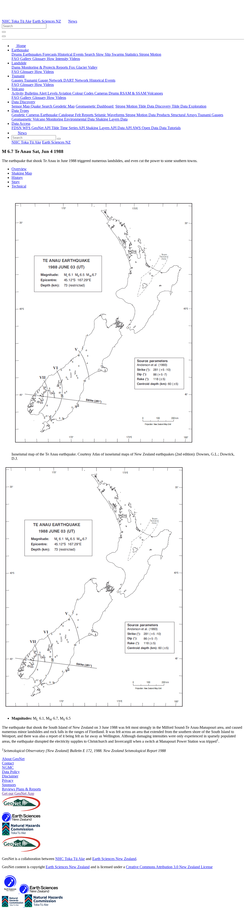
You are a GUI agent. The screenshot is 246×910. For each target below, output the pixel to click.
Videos (74, 59)
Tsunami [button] (18, 76)
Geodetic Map (64, 106)
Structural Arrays (184, 115)
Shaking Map (22, 173)
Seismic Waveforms (109, 115)
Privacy (7, 780)
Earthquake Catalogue (57, 115)
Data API (124, 128)
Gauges (18, 80)
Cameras (101, 93)
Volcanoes (155, 93)
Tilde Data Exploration (189, 106)
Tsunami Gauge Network (43, 80)
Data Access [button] (21, 123)
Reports (62, 67)
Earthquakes (33, 54)
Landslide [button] (19, 63)
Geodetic (19, 115)
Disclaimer (10, 776)
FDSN (17, 128)
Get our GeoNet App (18, 793)
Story (16, 182)
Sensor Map (21, 106)
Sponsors (9, 785)
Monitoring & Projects (38, 67)
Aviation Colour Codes (76, 93)
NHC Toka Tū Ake (16, 21)
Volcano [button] (18, 89)
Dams (16, 67)
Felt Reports (84, 115)
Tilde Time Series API (68, 128)
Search (90, 54)
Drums (17, 54)
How (51, 59)
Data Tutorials (170, 128)
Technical (19, 186)
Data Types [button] (20, 111)
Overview (19, 169)
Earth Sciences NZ (46, 21)
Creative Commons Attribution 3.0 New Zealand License (169, 867)
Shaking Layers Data (112, 119)
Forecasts (50, 54)
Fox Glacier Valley (83, 67)
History (17, 178)
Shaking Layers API (101, 128)
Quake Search (42, 106)
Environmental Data (80, 119)
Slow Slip (104, 54)
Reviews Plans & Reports (21, 789)
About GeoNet (13, 759)
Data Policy (11, 772)
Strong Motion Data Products (148, 115)
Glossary (39, 59)
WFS (27, 128)
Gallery (26, 59)
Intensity (62, 59)
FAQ (16, 59)
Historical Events (71, 54)
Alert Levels (48, 93)
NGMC (8, 767)
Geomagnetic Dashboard (95, 106)
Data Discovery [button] (23, 102)
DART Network (76, 80)
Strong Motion (150, 54)
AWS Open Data (145, 128)
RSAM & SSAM (133, 93)
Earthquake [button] (20, 50)
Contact (8, 763)
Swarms (118, 54)
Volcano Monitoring (48, 119)
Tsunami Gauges (210, 115)
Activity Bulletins (25, 93)
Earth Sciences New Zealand (114, 859)
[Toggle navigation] (4, 36)
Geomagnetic (22, 119)
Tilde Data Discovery (155, 106)
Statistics (132, 54)
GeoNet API (41, 128)
